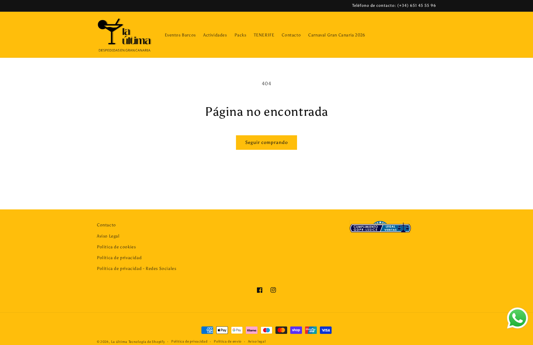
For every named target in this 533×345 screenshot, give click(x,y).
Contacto (106, 225)
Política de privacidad (119, 257)
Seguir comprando (266, 142)
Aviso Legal (108, 236)
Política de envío (228, 341)
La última (119, 342)
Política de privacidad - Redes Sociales (136, 268)
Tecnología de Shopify (147, 342)
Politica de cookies (116, 247)
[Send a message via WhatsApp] (517, 318)
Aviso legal (257, 341)
